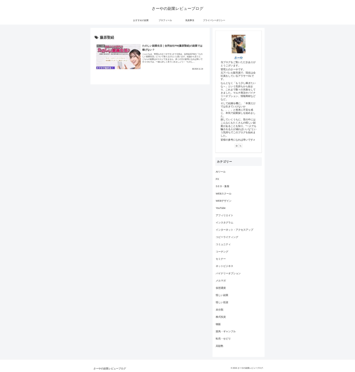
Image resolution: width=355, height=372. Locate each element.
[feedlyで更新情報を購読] (236, 145)
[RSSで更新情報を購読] (240, 145)
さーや (238, 57)
